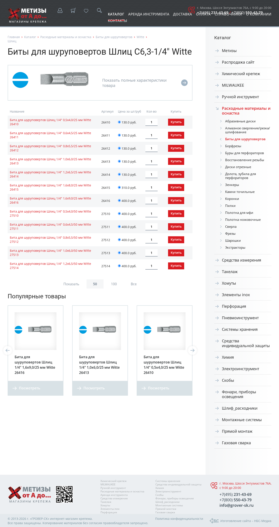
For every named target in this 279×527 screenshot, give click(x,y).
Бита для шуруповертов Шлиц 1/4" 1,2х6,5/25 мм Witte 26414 (50, 174)
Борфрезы (233, 146)
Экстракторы (235, 247)
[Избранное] (86, 11)
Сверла (230, 226)
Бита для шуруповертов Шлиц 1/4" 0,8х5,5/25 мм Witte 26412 (50, 148)
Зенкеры (232, 185)
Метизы (229, 50)
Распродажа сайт (238, 62)
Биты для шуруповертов (114, 37)
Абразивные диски (240, 121)
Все (134, 284)
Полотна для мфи (239, 213)
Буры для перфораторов (244, 153)
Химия (228, 357)
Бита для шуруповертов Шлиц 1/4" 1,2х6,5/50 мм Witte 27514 (50, 266)
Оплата (203, 15)
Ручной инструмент (240, 96)
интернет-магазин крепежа (71, 519)
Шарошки (233, 240)
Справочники (228, 15)
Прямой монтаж (237, 431)
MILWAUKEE (233, 85)
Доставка (182, 15)
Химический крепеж (241, 73)
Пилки (230, 206)
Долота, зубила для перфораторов (240, 176)
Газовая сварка (236, 442)
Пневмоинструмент (240, 317)
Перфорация (234, 306)
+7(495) (212, 12)
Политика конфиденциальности (179, 519)
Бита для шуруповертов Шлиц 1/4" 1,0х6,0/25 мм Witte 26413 (50, 161)
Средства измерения (241, 260)
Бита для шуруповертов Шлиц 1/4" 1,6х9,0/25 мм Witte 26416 (50, 200)
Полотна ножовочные (243, 219)
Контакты (117, 22)
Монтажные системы (242, 419)
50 (95, 284)
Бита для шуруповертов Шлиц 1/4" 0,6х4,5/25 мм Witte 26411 (50, 135)
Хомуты (229, 283)
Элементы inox (236, 294)
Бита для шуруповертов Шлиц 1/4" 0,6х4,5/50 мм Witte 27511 (50, 226)
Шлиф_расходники (239, 408)
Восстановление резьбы (244, 160)
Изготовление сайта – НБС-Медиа (245, 521)
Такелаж (230, 271)
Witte (140, 37)
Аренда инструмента (148, 15)
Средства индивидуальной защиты (246, 343)
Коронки (232, 199)
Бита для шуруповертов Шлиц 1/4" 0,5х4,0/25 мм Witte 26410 (50, 122)
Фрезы (230, 233)
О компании (258, 15)
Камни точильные (240, 192)
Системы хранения (240, 329)
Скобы (228, 380)
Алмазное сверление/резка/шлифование (247, 130)
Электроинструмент (240, 368)
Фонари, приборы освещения (239, 394)
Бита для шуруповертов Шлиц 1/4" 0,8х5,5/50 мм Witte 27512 (50, 239)
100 (114, 284)
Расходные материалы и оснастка (65, 37)
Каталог (116, 15)
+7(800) (247, 12)
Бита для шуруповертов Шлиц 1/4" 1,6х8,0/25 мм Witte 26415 (50, 187)
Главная (14, 37)
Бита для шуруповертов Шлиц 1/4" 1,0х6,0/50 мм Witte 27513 (50, 252)
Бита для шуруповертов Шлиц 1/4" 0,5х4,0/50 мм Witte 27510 (50, 213)
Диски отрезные (238, 167)
